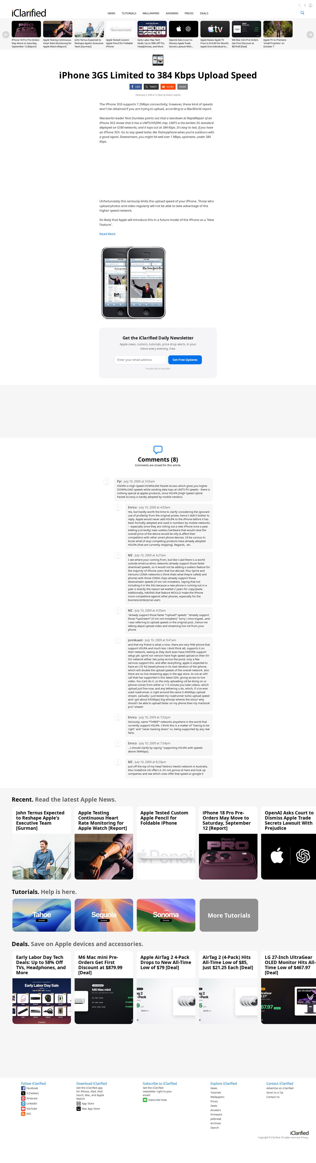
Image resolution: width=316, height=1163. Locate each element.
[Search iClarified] (302, 13)
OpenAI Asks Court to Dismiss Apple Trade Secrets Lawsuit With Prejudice (180, 45)
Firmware (216, 1114)
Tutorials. (25, 892)
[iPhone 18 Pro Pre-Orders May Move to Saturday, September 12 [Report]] (26, 36)
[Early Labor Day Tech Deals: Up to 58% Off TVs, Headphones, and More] (152, 36)
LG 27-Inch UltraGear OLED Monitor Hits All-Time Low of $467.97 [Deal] (290, 965)
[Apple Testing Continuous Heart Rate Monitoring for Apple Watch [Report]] (57, 36)
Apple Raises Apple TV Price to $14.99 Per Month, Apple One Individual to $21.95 (214, 45)
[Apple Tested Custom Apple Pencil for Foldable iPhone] (120, 36)
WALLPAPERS (151, 13)
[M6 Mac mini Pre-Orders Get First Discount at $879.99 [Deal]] (246, 36)
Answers (215, 1110)
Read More (107, 234)
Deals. (20, 944)
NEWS (111, 13)
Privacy (304, 1137)
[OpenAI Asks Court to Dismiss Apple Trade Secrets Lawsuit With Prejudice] (183, 36)
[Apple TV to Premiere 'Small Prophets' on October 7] (278, 36)
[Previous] (6, 34)
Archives (215, 1123)
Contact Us (273, 1097)
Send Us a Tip (274, 1092)
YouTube (32, 1108)
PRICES (189, 13)
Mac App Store (91, 1108)
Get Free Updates (185, 360)
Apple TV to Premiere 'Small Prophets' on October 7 (274, 43)
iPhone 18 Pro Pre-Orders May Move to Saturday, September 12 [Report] (25, 43)
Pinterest (32, 1098)
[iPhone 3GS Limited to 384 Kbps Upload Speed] (133, 282)
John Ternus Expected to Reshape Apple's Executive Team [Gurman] (89, 43)
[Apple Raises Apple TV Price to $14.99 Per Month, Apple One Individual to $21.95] (215, 36)
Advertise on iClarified (280, 1088)
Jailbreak (215, 1119)
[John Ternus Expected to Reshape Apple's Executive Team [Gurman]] (89, 36)
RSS (29, 1113)
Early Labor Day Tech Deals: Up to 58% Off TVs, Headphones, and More (151, 43)
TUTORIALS (129, 13)
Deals (213, 1105)
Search (214, 1127)
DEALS (204, 13)
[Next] (310, 34)
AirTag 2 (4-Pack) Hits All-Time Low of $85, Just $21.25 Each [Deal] (228, 962)
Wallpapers (217, 1097)
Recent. (22, 799)
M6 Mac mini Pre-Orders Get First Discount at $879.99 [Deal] (245, 43)
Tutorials (215, 1092)
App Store (88, 1103)
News (213, 1088)
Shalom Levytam (173, 94)
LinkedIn (32, 1103)
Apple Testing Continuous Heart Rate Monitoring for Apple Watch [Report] (57, 43)
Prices (214, 1101)
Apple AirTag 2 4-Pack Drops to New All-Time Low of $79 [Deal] (165, 962)
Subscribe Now (157, 1100)
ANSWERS (172, 13)
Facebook (32, 1088)
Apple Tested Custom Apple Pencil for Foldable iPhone (119, 43)
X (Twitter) (33, 1093)
